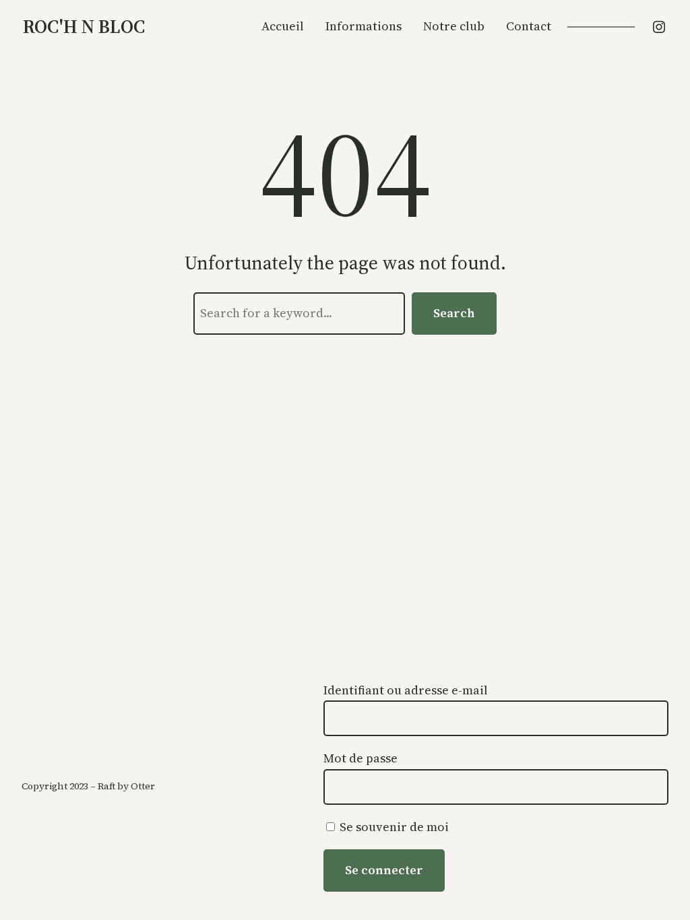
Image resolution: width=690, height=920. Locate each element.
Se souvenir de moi (393, 826)
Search (454, 312)
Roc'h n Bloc (84, 26)
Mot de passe (360, 758)
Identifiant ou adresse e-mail (405, 690)
